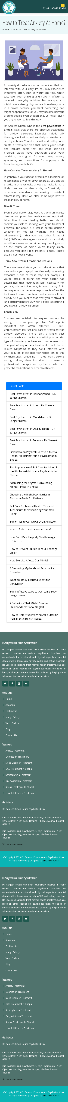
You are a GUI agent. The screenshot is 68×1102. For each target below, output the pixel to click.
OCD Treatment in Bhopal (19, 769)
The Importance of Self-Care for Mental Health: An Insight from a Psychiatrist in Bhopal (33, 471)
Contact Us (11, 735)
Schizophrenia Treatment (18, 775)
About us (10, 705)
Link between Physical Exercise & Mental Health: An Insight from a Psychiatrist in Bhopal (33, 455)
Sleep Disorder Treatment (19, 763)
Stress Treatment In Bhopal (20, 787)
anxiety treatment (36, 345)
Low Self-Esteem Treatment (20, 793)
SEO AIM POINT (51, 860)
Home (5, 29)
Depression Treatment (17, 757)
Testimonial (12, 711)
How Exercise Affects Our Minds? (29, 560)
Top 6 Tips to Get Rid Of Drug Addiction (33, 521)
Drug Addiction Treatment (19, 781)
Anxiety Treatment (15, 751)
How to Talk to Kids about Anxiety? (30, 529)
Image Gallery (13, 717)
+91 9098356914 (56, 8)
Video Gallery (12, 723)
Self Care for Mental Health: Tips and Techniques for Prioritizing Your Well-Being (32, 510)
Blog (8, 729)
